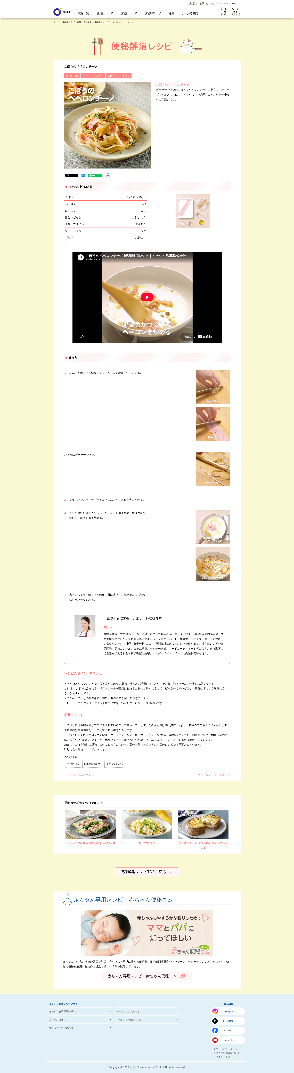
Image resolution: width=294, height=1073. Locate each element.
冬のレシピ (72, 75)
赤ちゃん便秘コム (58, 1019)
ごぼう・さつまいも (118, 75)
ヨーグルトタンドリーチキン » (211, 774)
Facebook (229, 1030)
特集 (171, 13)
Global (234, 3)
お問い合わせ (207, 3)
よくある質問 (190, 13)
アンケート (222, 3)
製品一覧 (83, 13)
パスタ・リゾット (93, 75)
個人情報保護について (228, 1052)
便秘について (129, 13)
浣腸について (105, 13)
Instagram (229, 1011)
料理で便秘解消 (84, 22)
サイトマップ (223, 1056)
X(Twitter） (229, 1020)
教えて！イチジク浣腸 (61, 1027)
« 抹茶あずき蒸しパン (77, 774)
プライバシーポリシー (228, 1048)
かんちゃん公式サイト (128, 1011)
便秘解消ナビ (153, 13)
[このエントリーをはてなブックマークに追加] (83, 175)
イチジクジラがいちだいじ (130, 1019)
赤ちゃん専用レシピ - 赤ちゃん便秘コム (142, 976)
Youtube (229, 1040)
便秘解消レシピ (101, 22)
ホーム (56, 22)
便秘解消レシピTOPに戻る (143, 872)
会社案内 (192, 3)
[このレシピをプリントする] (108, 175)
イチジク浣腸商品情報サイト (64, 1011)
